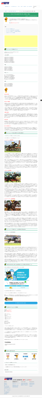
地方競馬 (25, 6)
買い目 (19, 6)
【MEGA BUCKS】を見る (21, 302)
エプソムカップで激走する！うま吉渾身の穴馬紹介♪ (13, 31)
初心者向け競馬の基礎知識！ (24, 383)
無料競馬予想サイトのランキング (16, 383)
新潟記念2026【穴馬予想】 (9, 371)
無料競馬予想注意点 (31, 384)
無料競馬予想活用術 (31, 383)
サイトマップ (31, 385)
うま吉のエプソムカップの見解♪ (10, 32)
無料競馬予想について (7, 6)
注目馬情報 (5, 384)
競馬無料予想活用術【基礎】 (24, 384)
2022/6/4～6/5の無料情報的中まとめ (10, 364)
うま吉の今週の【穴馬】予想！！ (7, 388)
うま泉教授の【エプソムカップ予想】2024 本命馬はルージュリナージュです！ (16, 366)
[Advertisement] (21, 41)
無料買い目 (5, 383)
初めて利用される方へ (14, 6)
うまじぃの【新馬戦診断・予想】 (7, 390)
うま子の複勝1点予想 (6, 391)
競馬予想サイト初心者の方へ (24, 385)
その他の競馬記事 (6, 392)
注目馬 (21, 6)
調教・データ (5, 385)
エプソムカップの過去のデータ (10, 28)
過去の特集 (5, 393)
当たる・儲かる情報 (29, 6)
